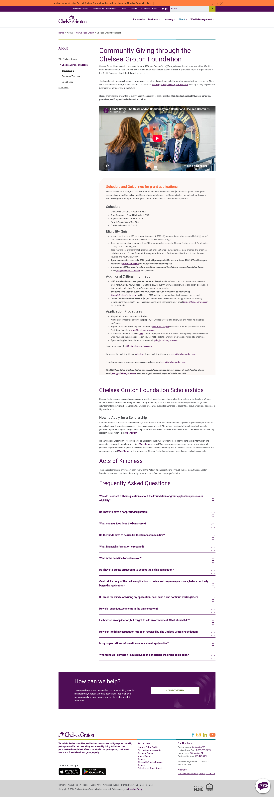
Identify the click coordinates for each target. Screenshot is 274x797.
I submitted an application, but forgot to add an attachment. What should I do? (144, 620)
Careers (141, 759)
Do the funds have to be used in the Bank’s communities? (132, 535)
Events (134, 9)
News (85, 785)
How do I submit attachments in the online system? (128, 608)
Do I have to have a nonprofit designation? (123, 511)
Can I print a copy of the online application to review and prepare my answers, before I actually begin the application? (153, 583)
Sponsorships (68, 70)
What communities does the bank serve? (122, 523)
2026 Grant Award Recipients (139, 346)
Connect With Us (175, 690)
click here (140, 354)
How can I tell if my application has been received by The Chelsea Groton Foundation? (148, 631)
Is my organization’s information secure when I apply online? (134, 643)
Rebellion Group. (135, 789)
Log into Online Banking (154, 747)
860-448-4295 (201, 756)
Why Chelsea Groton (85, 33)
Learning (168, 19)
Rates (123, 9)
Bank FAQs (96, 785)
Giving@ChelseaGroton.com (123, 295)
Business (153, 19)
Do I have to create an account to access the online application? (136, 569)
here (141, 333)
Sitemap (140, 785)
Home (61, 33)
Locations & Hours (149, 9)
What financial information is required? (121, 546)
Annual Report (144, 756)
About (182, 19)
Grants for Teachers (71, 76)
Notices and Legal (111, 785)
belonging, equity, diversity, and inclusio (169, 84)
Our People (63, 87)
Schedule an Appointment (104, 9)
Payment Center (81, 8)
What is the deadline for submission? (120, 558)
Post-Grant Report (130, 263)
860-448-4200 (198, 747)
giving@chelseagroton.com (128, 270)
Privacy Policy (127, 785)
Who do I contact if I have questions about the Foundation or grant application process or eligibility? (151, 498)
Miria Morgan (131, 433)
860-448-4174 (196, 753)
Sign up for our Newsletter (150, 750)
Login (166, 8)
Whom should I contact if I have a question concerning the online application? (144, 654)
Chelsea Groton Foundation (75, 65)
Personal (138, 19)
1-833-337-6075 (203, 750)
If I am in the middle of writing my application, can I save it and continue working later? (148, 597)
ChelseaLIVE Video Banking (150, 762)
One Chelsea (67, 82)
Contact (141, 765)
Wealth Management (201, 19)
